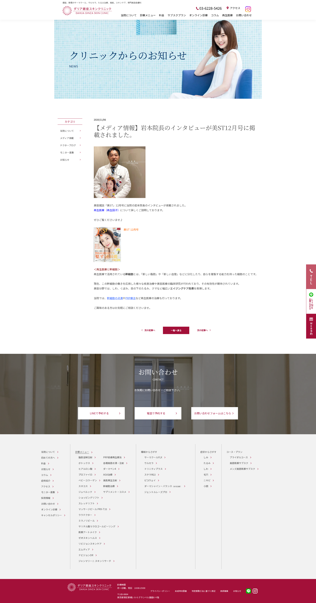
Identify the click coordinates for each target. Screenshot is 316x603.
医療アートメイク (88, 532)
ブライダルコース (239, 457)
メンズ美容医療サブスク (242, 468)
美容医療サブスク (239, 463)
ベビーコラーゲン (88, 480)
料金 (161, 15)
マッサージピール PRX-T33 (93, 509)
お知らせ (64, 159)
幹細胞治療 (109, 486)
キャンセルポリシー (51, 515)
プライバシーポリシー (160, 591)
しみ (206, 457)
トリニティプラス (153, 468)
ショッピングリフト (89, 497)
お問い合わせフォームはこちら (212, 413)
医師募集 (224, 591)
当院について (129, 15)
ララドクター (85, 514)
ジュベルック (85, 491)
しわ (206, 468)
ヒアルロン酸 (85, 468)
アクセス (235, 8)
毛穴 (206, 474)
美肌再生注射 (110, 480)
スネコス (83, 486)
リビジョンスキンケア (90, 543)
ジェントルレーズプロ (155, 492)
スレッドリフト (87, 503)
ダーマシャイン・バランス (163, 486)
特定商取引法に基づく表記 (203, 591)
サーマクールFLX (153, 457)
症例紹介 (45, 480)
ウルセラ (149, 463)
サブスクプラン (177, 15)
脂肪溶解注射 (85, 457)
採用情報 (45, 498)
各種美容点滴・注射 (113, 463)
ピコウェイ (150, 480)
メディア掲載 (67, 138)
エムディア (84, 549)
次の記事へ (150, 330)
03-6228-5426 (210, 8)
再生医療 (227, 15)
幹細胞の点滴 (115, 298)
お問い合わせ (244, 15)
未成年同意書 (181, 591)
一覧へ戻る (176, 330)
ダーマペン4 (109, 468)
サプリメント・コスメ (114, 491)
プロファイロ (85, 474)
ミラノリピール (87, 520)
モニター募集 (67, 152)
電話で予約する (156, 413)
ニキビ (207, 480)
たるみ (207, 463)
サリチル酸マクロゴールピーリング (97, 526)
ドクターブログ (68, 145)
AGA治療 (107, 474)
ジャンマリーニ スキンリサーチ (95, 561)
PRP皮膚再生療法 (112, 457)
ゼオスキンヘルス (88, 538)
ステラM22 (150, 474)
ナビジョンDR (86, 555)
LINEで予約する (99, 413)
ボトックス (84, 463)
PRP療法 (130, 298)
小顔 (206, 486)
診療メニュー (148, 15)
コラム (215, 15)
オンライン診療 (198, 15)
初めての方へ (48, 457)
